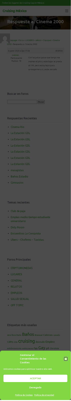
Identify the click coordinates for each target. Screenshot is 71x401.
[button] (65, 358)
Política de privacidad (44, 395)
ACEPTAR (35, 378)
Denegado (35, 387)
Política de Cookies (24, 395)
